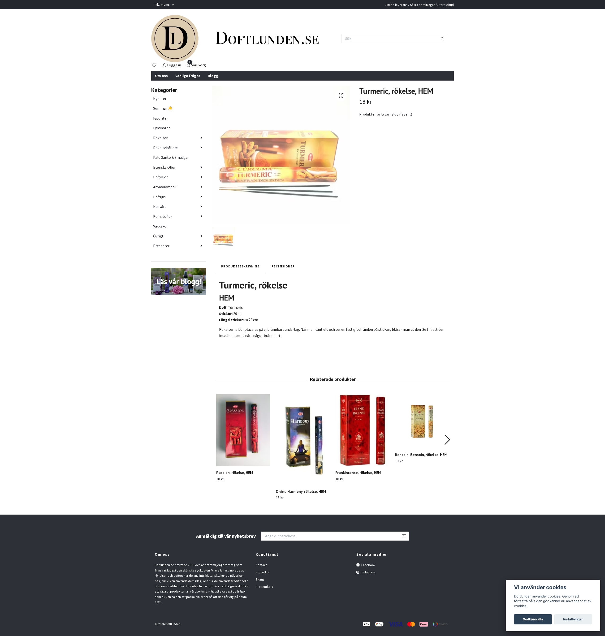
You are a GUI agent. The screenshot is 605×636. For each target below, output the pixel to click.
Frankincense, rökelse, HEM (358, 472)
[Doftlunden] (175, 38)
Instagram (367, 572)
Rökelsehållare (165, 147)
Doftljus (159, 196)
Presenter (161, 245)
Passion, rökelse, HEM (234, 472)
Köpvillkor (263, 572)
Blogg (213, 75)
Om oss (161, 75)
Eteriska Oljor (164, 167)
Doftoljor (160, 177)
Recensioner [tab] (283, 266)
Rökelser (160, 137)
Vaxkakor (160, 226)
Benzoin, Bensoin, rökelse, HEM (421, 454)
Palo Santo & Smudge (170, 157)
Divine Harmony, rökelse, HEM (301, 491)
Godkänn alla (533, 619)
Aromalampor (164, 187)
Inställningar (573, 619)
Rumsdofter (162, 216)
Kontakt (261, 565)
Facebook (368, 565)
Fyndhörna (161, 127)
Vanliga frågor (187, 75)
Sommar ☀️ (163, 108)
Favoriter (160, 118)
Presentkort (264, 586)
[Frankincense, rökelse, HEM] (362, 430)
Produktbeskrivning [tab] (240, 266)
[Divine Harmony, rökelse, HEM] (303, 439)
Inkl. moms (162, 4)
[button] (447, 439)
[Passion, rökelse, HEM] (243, 430)
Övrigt (158, 236)
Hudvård (159, 206)
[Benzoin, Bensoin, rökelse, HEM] (422, 421)
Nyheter (159, 98)
